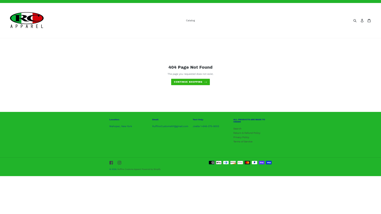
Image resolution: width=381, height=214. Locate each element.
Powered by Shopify (151, 169)
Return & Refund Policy (246, 133)
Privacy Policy (241, 137)
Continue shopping (188, 82)
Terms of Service (242, 141)
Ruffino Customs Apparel (129, 169)
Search (237, 128)
